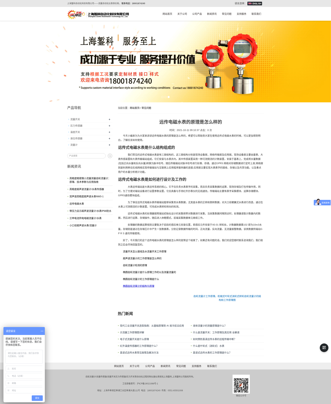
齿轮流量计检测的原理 (135, 265)
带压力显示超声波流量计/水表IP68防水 (90, 211)
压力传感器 (76, 125)
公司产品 (197, 13)
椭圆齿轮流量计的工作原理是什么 (141, 279)
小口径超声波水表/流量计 (83, 225)
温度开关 (75, 132)
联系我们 (256, 13)
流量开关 (75, 119)
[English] (254, 3)
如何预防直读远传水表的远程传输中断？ (214, 339)
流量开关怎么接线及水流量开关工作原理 (144, 251)
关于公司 (182, 13)
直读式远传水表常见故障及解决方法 (139, 352)
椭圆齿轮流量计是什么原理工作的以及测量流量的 (149, 272)
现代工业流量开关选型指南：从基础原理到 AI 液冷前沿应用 (152, 325)
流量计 (74, 144)
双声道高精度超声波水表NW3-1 (86, 196)
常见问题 (227, 13)
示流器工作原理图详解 (132, 332)
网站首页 (167, 13)
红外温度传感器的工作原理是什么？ (139, 345)
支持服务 (241, 13)
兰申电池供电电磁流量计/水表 (85, 218)
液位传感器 (76, 138)
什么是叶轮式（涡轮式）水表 (208, 345)
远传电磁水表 (76, 203)
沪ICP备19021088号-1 (147, 383)
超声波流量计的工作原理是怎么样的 (142, 258)
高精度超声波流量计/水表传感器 (86, 189)
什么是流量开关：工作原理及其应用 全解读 (216, 332)
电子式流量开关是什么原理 (134, 339)
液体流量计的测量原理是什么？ (210, 325)
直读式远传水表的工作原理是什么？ (212, 352)
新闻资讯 (212, 13)
